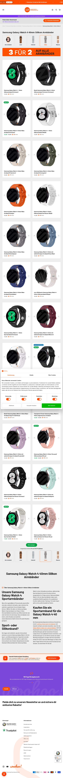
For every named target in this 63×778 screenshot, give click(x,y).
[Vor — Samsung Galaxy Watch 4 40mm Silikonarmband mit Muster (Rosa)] (58, 518)
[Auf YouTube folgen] (7, 767)
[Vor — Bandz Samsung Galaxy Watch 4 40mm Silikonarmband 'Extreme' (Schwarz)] (58, 74)
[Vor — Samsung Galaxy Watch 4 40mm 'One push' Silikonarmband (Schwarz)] (58, 357)
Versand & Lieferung (29, 730)
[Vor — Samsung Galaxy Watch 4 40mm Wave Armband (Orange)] (29, 195)
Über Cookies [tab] (52, 375)
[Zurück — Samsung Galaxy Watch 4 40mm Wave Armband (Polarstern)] (4, 154)
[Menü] (60, 751)
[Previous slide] (5, 41)
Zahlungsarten (28, 735)
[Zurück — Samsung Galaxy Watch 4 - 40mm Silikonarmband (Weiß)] (34, 114)
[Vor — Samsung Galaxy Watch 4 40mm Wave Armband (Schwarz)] (29, 114)
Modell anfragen (28, 747)
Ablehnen (11, 405)
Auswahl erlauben (31, 405)
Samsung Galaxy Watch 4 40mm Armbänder (32, 26)
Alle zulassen (51, 405)
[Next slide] (58, 41)
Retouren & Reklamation (30, 733)
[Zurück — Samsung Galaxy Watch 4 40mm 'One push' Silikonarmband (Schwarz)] (34, 357)
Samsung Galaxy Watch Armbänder (13, 26)
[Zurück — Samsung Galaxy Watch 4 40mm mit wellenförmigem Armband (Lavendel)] (4, 437)
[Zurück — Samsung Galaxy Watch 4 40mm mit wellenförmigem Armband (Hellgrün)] (34, 478)
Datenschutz (27, 756)
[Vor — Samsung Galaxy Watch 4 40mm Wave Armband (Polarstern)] (29, 154)
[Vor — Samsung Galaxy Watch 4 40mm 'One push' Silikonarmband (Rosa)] (58, 437)
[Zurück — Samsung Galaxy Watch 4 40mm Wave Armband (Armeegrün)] (34, 154)
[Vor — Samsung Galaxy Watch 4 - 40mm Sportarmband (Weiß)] (29, 518)
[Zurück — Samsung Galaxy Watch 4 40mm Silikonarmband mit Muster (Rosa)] (34, 518)
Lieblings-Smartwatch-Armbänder (46, 624)
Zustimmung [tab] (11, 375)
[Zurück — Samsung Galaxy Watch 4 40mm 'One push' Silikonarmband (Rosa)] (34, 437)
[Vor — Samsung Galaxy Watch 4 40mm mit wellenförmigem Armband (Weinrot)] (58, 316)
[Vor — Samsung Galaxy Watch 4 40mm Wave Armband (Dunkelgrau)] (29, 235)
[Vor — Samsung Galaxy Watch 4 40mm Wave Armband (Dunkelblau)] (29, 276)
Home (3, 26)
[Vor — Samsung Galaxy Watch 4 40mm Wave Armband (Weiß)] (29, 357)
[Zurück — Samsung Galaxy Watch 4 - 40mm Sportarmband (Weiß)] (4, 518)
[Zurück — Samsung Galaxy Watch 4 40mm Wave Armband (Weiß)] (4, 357)
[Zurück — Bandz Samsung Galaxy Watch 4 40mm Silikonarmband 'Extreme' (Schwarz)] (34, 74)
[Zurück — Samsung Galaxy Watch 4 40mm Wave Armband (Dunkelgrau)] (4, 235)
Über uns (15, 689)
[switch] (24, 399)
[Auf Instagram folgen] (3, 767)
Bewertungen (27, 750)
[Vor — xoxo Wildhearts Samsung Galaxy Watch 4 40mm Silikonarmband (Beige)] (58, 276)
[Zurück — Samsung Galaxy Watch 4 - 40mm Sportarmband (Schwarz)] (4, 316)
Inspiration (27, 727)
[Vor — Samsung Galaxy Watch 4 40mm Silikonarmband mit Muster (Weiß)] (58, 195)
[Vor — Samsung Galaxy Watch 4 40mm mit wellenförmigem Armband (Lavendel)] (29, 437)
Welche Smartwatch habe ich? (12, 21)
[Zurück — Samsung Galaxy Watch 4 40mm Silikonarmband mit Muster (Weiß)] (34, 195)
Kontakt (6, 689)
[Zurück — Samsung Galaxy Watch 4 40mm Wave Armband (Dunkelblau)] (4, 276)
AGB (25, 753)
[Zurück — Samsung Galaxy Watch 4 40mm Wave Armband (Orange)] (4, 195)
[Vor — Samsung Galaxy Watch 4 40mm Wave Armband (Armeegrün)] (58, 154)
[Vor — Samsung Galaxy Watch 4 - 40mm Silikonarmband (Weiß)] (58, 114)
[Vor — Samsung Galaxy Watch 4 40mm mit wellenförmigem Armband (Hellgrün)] (58, 478)
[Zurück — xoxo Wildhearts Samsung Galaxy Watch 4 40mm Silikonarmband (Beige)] (34, 276)
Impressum (27, 758)
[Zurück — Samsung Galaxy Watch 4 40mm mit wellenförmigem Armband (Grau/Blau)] (34, 235)
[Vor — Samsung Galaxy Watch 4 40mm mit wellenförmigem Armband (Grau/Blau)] (58, 235)
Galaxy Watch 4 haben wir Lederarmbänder (44, 628)
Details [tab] (31, 375)
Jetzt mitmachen (52, 658)
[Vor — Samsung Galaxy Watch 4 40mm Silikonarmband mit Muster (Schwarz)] (29, 478)
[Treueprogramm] (4, 774)
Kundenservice (28, 724)
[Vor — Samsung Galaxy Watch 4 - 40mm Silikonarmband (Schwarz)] (29, 74)
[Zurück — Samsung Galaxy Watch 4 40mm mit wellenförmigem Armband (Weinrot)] (34, 316)
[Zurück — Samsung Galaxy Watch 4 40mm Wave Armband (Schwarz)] (4, 114)
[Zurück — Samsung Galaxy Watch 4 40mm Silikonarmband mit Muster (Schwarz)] (4, 478)
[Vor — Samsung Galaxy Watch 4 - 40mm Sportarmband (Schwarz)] (29, 316)
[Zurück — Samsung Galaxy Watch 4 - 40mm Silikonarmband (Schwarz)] (4, 74)
